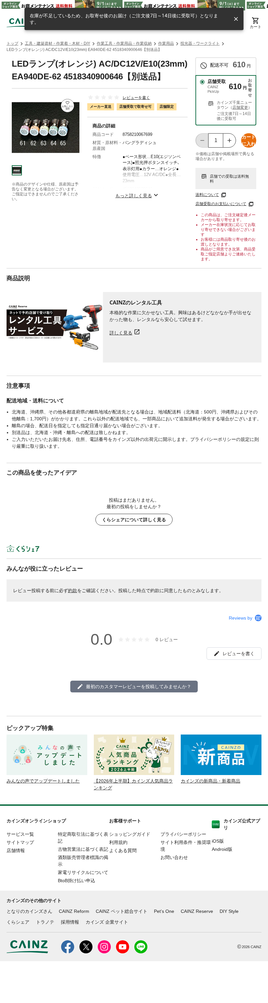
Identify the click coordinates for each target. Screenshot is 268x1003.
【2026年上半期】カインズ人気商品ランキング (133, 784)
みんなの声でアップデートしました (43, 781)
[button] (17, 170)
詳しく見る (120, 333)
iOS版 (218, 841)
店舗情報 (16, 850)
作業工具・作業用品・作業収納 (124, 43)
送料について (207, 194)
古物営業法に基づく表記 (83, 849)
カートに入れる (249, 141)
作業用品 (166, 43)
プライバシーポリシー (183, 834)
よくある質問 (123, 850)
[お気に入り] (67, 105)
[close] (236, 19)
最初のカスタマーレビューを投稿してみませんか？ (138, 686)
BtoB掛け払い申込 (76, 880)
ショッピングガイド (129, 834)
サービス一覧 (20, 834)
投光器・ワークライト (200, 43)
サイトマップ (20, 842)
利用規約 (118, 842)
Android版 (222, 849)
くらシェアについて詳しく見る (134, 519)
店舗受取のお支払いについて (220, 204)
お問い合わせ (174, 857)
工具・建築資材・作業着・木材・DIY (57, 43)
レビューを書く (136, 97)
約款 (72, 590)
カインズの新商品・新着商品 (210, 781)
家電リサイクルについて (83, 872)
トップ (12, 43)
